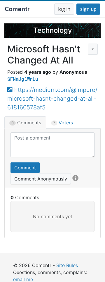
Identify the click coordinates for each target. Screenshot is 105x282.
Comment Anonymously (40, 179)
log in (64, 9)
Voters (63, 122)
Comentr (17, 9)
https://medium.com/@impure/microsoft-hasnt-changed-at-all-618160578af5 (52, 98)
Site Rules (67, 265)
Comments (26, 122)
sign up (88, 9)
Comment (25, 168)
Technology (52, 30)
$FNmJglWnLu (22, 79)
